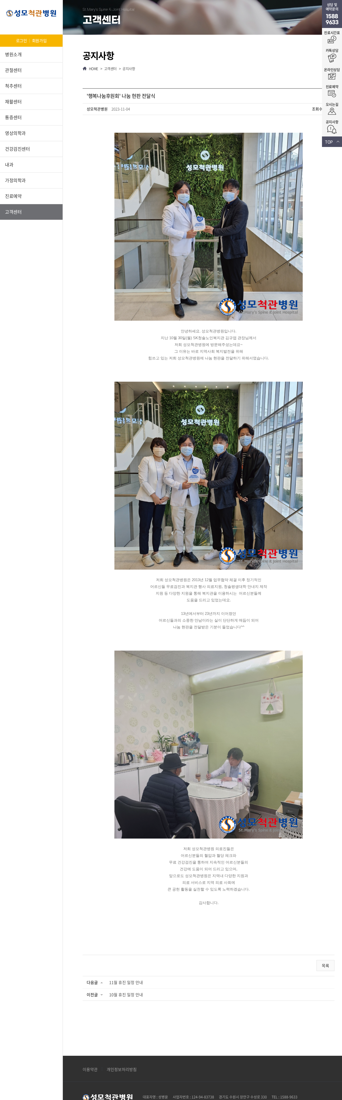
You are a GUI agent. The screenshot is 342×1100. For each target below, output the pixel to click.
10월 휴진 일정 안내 (126, 995)
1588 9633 (332, 19)
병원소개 (13, 54)
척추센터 (13, 85)
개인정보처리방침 (122, 1069)
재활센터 (13, 101)
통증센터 (13, 117)
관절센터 (13, 70)
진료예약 (13, 196)
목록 (325, 966)
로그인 (21, 40)
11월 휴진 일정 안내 (126, 982)
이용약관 (90, 1069)
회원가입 (39, 40)
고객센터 (13, 211)
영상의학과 (15, 133)
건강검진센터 (17, 148)
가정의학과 (15, 180)
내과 (9, 164)
